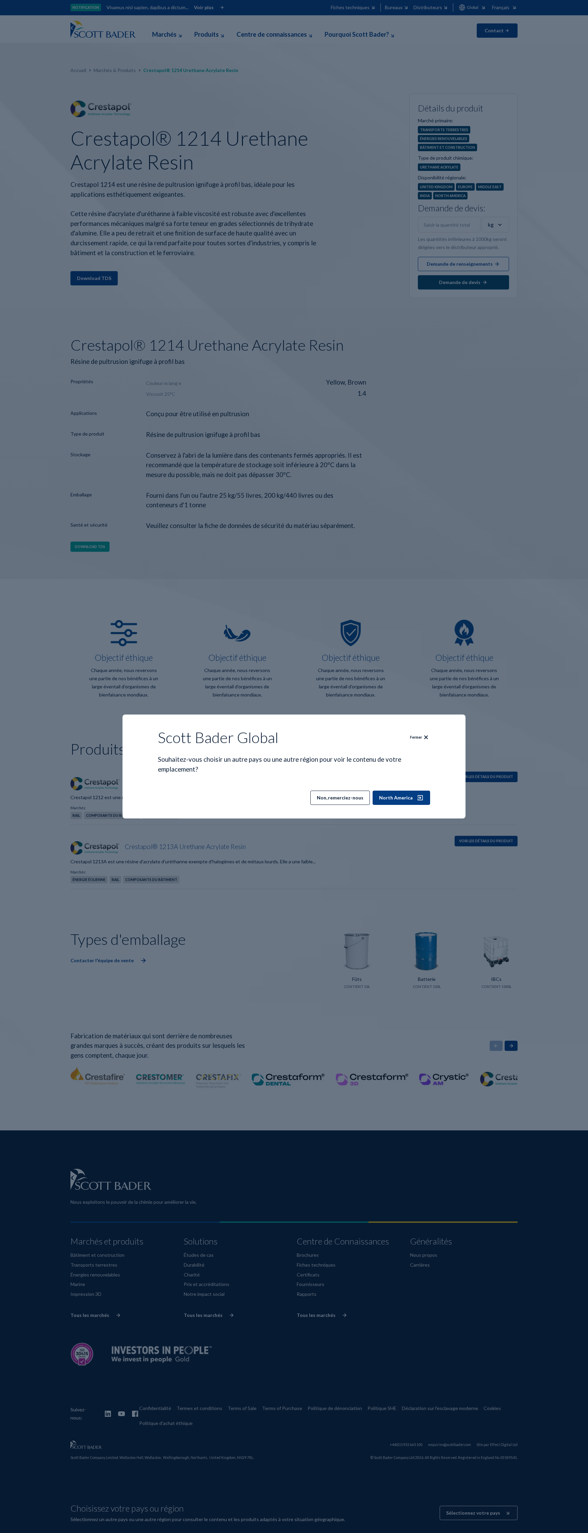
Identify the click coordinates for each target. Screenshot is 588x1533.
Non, (340, 797)
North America (396, 797)
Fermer (416, 737)
